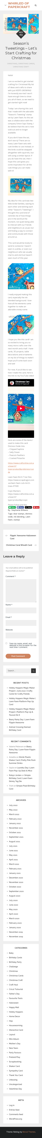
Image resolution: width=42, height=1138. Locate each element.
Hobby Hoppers (16, 1012)
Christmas (12, 64)
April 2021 (13, 860)
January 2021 (15, 873)
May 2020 (13, 909)
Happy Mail (14, 1007)
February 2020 (15, 923)
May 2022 (13, 810)
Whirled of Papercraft (19, 5)
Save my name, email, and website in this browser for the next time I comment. (22, 645)
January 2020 (15, 927)
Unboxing (13, 1080)
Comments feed (16, 1114)
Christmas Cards (26, 64)
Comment (11, 576)
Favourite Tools (16, 998)
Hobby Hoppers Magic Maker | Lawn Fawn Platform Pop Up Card (22, 701)
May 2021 (13, 855)
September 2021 (16, 837)
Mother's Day (14, 1043)
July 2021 (13, 846)
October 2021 (15, 832)
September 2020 (16, 891)
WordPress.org (15, 1119)
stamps (17, 519)
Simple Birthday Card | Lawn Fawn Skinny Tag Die (20, 778)
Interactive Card (16, 1030)
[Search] (33, 670)
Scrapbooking (15, 1062)
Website (9, 629)
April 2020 (13, 914)
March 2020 (14, 918)
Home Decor (14, 1016)
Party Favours (15, 1053)
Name (9, 604)
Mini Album (14, 1039)
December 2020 (16, 878)
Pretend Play (14, 1057)
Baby (11, 953)
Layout (12, 1034)
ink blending (19, 516)
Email (9, 617)
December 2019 (16, 932)
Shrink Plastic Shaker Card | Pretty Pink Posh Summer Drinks (22, 760)
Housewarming (15, 1025)
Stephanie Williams (19, 510)
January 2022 (15, 823)
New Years (13, 1048)
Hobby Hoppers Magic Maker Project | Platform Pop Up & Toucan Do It (22, 712)
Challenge (13, 967)
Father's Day (14, 994)
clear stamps (18, 513)
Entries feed (14, 1110)
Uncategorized (15, 1084)
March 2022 (14, 814)
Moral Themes (29, 1132)
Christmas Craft (21, 67)
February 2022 (15, 819)
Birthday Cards (15, 957)
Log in (11, 1105)
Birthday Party (15, 962)
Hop (11, 1021)
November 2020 (16, 882)
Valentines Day (15, 1089)
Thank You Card (16, 1075)
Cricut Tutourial (16, 989)
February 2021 (15, 869)
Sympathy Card (16, 1071)
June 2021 (13, 850)
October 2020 (15, 887)
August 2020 (14, 896)
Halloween (13, 1003)
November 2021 (16, 828)
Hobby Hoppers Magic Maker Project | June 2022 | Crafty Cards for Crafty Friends (22, 691)
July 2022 (13, 805)
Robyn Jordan (15, 775)
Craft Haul (13, 985)
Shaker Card (14, 1066)
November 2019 (16, 936)
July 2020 (13, 900)
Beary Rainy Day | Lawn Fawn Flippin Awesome (22, 749)
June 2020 (13, 905)
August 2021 (14, 841)
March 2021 (14, 864)
